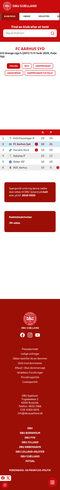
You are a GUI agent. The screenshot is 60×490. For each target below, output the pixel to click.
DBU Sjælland (30, 456)
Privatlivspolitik (30, 377)
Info (26, 66)
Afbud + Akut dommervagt (30, 368)
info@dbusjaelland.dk (30, 413)
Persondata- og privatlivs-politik (30, 470)
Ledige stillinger (30, 354)
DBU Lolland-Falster (30, 452)
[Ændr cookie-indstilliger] (4, 485)
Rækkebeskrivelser (20, 217)
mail (45, 192)
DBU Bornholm (30, 433)
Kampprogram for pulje (40, 73)
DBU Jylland (30, 442)
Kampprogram (43, 66)
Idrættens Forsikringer (30, 373)
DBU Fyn (30, 438)
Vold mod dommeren (30, 363)
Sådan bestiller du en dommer (30, 358)
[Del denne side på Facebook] (3, 478)
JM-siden (14, 223)
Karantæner (14, 73)
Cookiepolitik (30, 382)
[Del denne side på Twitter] (8, 478)
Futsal (30, 461)
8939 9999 (28, 195)
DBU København (30, 447)
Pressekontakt (30, 349)
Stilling (13, 66)
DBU (30, 428)
